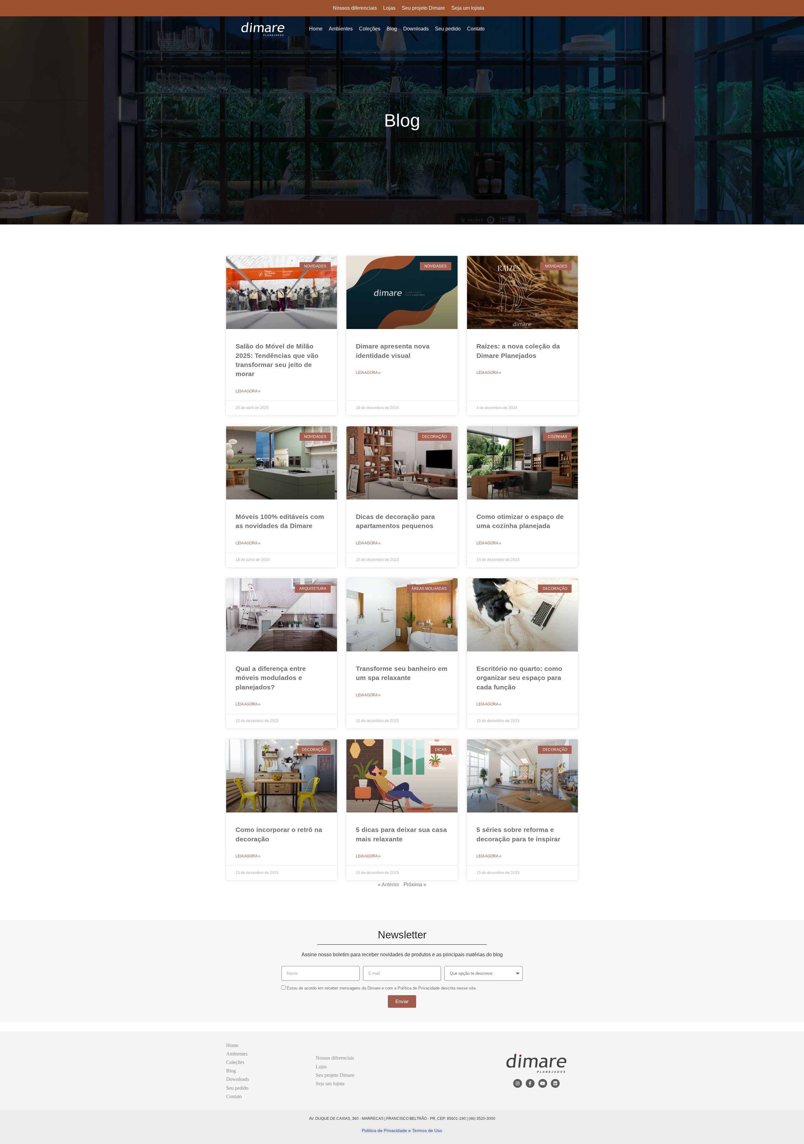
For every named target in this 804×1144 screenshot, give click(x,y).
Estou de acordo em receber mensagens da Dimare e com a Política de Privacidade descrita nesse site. (382, 988)
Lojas (389, 8)
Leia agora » (248, 391)
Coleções (369, 28)
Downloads (416, 28)
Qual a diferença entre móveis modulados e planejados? (271, 678)
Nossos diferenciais (355, 8)
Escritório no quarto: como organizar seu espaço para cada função (519, 678)
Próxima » (415, 884)
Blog (392, 28)
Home (316, 28)
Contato (476, 28)
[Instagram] (517, 1083)
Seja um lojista (467, 8)
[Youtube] (542, 1083)
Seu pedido (448, 28)
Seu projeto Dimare (423, 8)
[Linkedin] (555, 1083)
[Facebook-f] (530, 1083)
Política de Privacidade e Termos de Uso (402, 1130)
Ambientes (341, 28)
